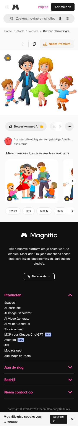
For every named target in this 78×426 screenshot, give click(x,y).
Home (8, 31)
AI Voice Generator (17, 324)
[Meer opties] (22, 44)
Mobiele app (12, 350)
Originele (28, 58)
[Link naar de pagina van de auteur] (8, 142)
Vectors (33, 31)
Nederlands (39, 276)
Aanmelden (63, 7)
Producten (12, 295)
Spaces (9, 303)
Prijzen (43, 7)
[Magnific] (39, 236)
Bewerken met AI (23, 127)
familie (44, 210)
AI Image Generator (17, 313)
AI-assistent (12, 308)
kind (28, 210)
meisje (13, 210)
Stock (20, 31)
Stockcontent (13, 329)
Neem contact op (18, 392)
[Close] (72, 419)
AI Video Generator (17, 319)
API (6, 345)
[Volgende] (60, 126)
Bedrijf (9, 379)
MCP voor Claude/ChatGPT (27, 334)
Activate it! (58, 419)
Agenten (13, 340)
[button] (39, 276)
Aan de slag (14, 367)
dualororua (20, 144)
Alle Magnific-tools (17, 356)
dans (60, 210)
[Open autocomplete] (10, 18)
